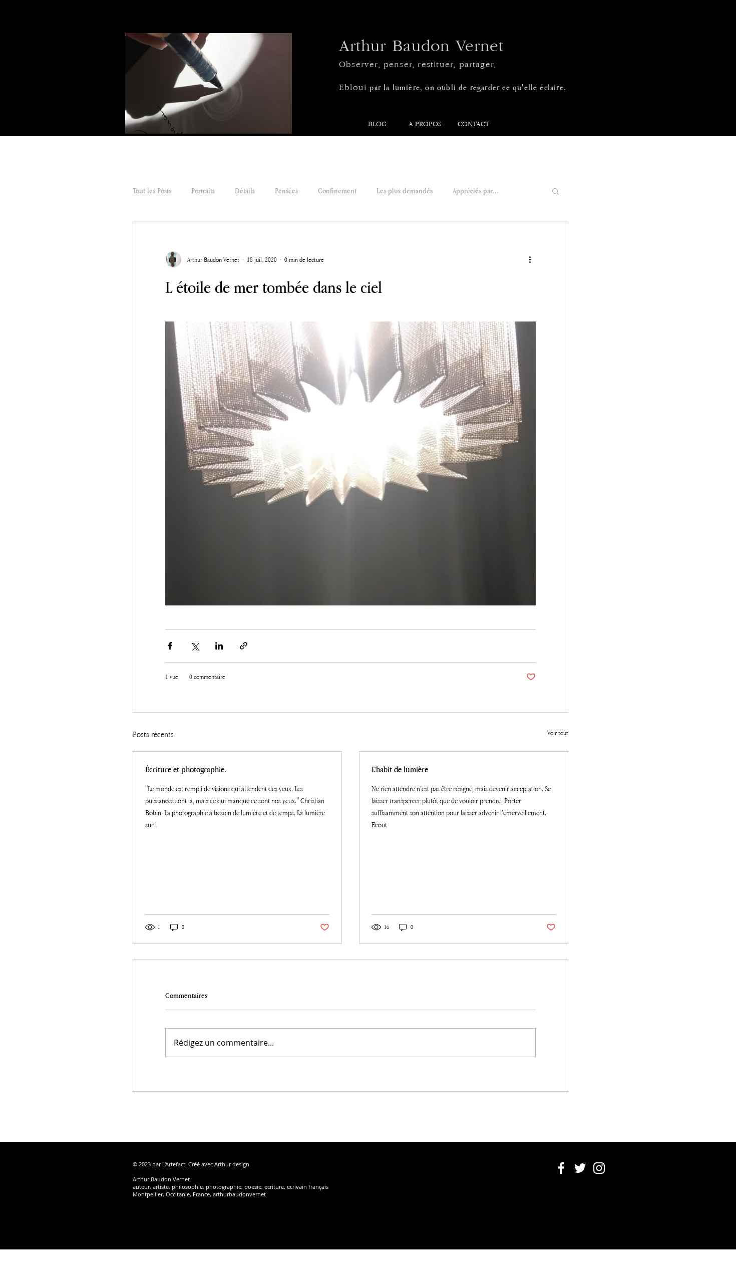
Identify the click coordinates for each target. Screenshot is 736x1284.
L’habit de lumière (400, 769)
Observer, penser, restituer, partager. (417, 64)
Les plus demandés (405, 190)
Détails (245, 190)
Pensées (286, 190)
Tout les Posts (152, 190)
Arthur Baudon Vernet (421, 46)
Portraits (203, 190)
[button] (555, 191)
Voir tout (557, 733)
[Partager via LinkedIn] (219, 646)
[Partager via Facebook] (170, 646)
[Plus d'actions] (530, 259)
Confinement (337, 190)
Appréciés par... (476, 190)
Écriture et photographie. (185, 769)
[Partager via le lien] (243, 646)
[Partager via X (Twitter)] (194, 646)
